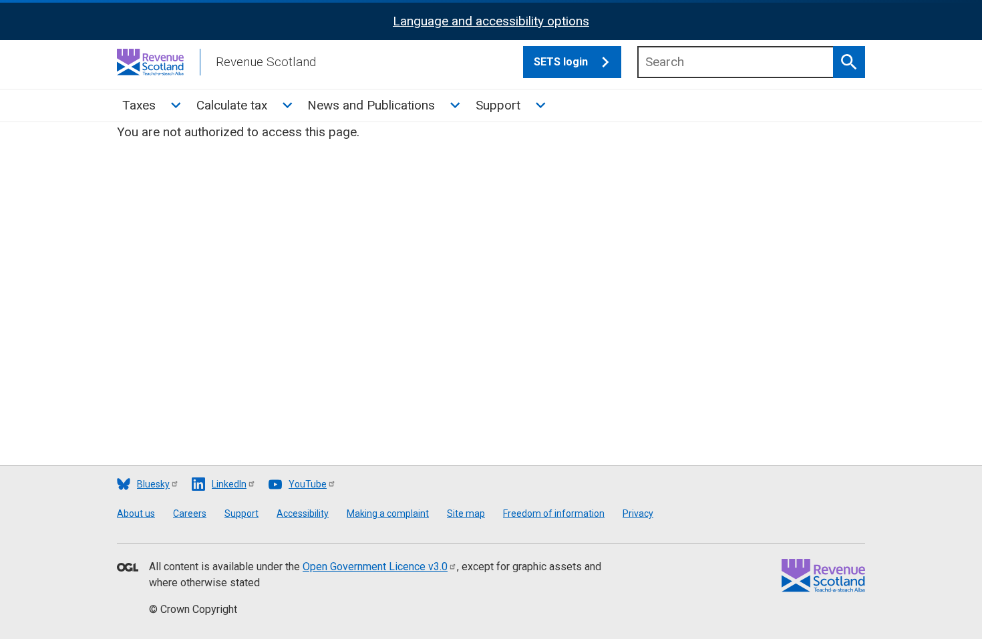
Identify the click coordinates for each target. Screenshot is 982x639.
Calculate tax (231, 105)
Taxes (139, 105)
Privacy (638, 513)
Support (498, 105)
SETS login (561, 61)
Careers (189, 513)
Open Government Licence (375, 566)
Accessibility (303, 513)
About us (136, 513)
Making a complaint (388, 513)
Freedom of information (554, 513)
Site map (466, 513)
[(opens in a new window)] (127, 568)
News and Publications (371, 105)
